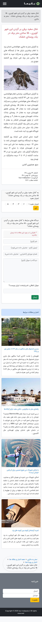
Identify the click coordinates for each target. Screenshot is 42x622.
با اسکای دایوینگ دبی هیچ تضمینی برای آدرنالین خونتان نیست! (23, 471)
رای (36, 208)
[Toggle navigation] (4, 3)
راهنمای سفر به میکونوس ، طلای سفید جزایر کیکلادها (21, 409)
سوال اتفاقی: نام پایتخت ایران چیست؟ (24, 285)
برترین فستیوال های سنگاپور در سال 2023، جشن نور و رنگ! (21, 350)
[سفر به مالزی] (32, 4)
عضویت (35, 599)
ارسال (35, 297)
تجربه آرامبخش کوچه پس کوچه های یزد (25, 530)
